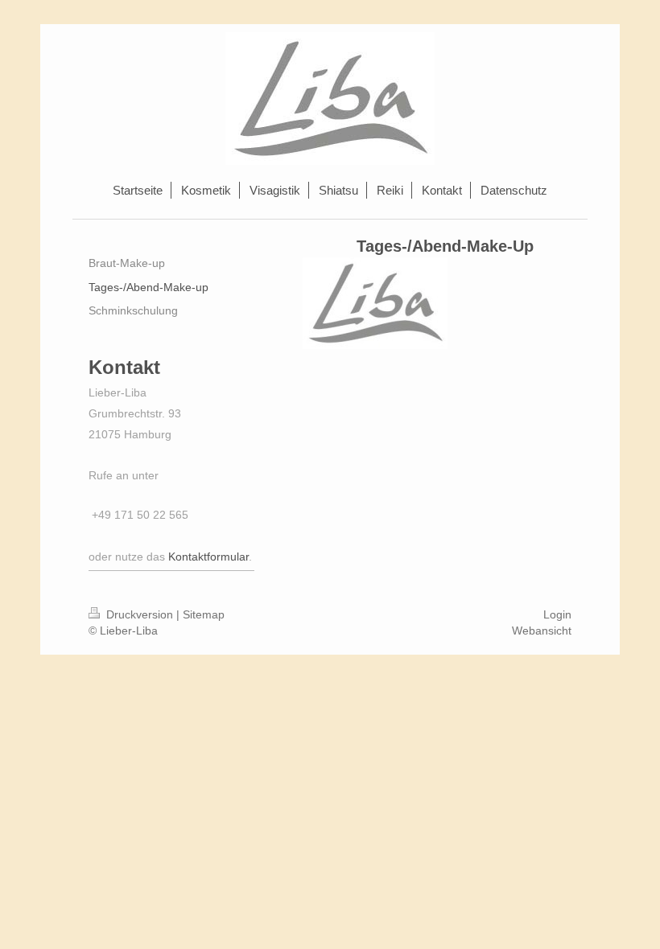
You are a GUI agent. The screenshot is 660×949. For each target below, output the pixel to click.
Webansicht (541, 630)
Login (557, 614)
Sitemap (204, 614)
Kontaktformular (208, 556)
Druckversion (139, 614)
